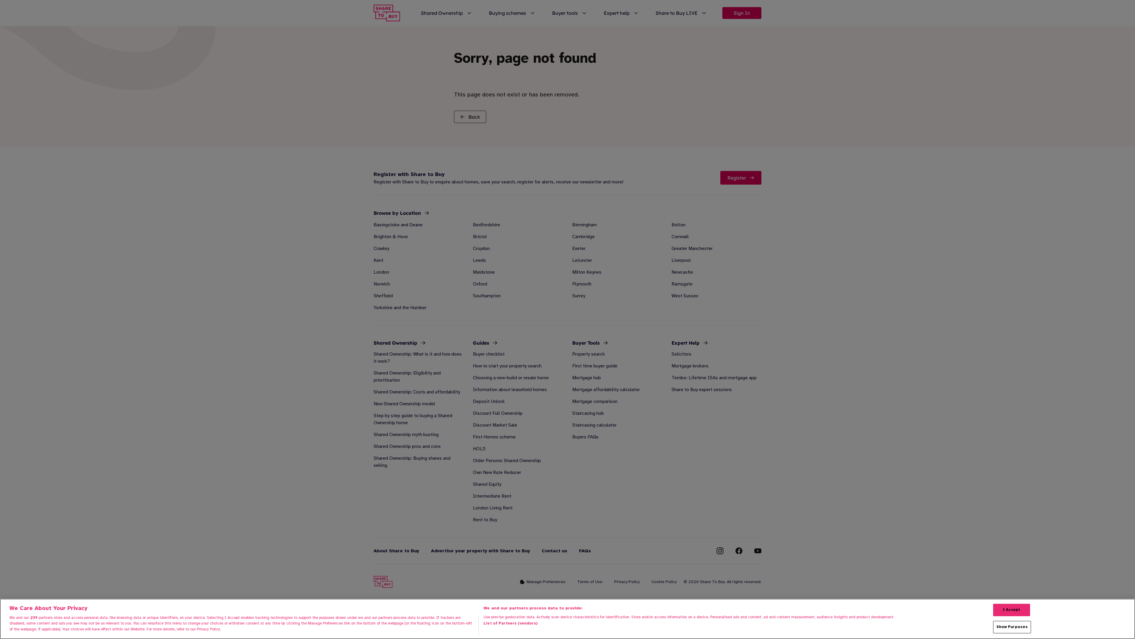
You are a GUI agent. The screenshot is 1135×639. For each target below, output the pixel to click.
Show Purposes (1012, 626)
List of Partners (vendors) (511, 623)
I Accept (1011, 609)
